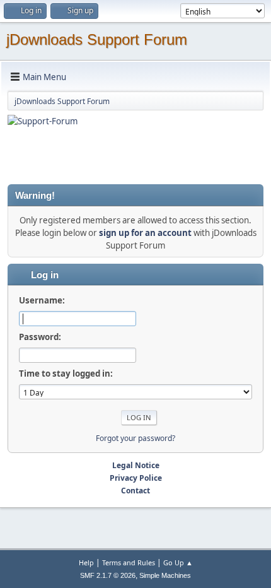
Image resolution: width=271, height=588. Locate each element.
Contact (135, 490)
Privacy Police (136, 478)
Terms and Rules (128, 562)
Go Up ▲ (178, 562)
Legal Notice (135, 465)
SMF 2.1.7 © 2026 (108, 575)
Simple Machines (165, 575)
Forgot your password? (135, 438)
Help (86, 562)
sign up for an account (145, 232)
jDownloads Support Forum (96, 39)
